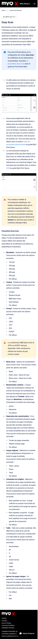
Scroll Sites (5, 634)
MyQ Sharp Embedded (25, 4)
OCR (8, 168)
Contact (4, 618)
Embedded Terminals (8, 628)
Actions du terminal (15, 10)
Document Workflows (8, 625)
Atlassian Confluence (16, 634)
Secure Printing (6, 623)
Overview (4, 621)
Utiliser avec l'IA (10, 17)
